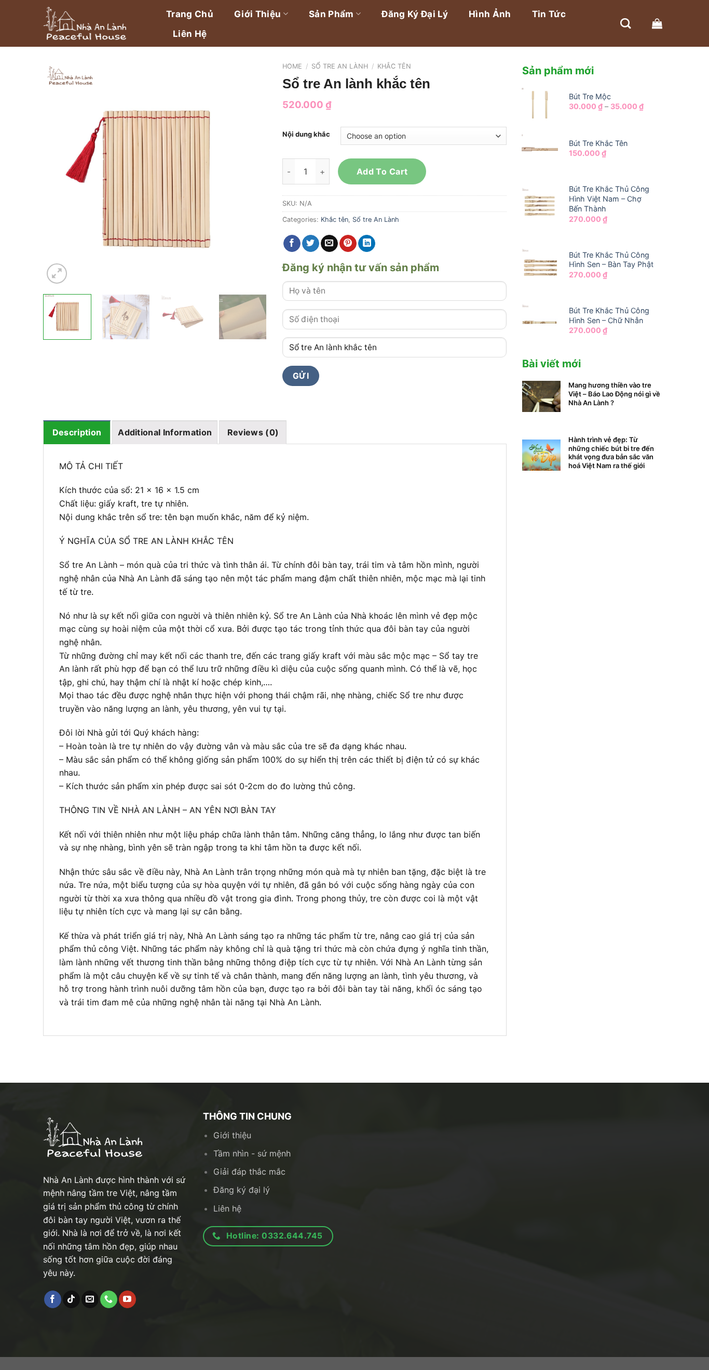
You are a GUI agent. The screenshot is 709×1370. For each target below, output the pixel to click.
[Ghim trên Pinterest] (348, 243)
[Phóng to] (57, 273)
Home (292, 66)
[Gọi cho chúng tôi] (108, 1299)
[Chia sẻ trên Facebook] (292, 243)
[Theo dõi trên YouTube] (127, 1299)
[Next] (249, 174)
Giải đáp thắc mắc (249, 1171)
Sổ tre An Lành (339, 66)
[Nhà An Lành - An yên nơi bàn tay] (95, 23)
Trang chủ (189, 14)
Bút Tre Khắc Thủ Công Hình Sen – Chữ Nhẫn (609, 315)
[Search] (625, 23)
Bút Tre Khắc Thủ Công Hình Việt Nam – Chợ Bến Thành (609, 198)
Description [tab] (77, 432)
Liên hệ (190, 34)
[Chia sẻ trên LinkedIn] (366, 243)
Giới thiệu (257, 14)
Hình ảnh (490, 14)
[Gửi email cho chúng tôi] (90, 1299)
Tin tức (549, 14)
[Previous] (60, 174)
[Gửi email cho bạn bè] (329, 243)
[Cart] (657, 23)
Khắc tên (394, 66)
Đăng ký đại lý (414, 14)
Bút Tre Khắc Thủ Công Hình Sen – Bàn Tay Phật (611, 259)
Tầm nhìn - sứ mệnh (252, 1153)
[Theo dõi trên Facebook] (52, 1299)
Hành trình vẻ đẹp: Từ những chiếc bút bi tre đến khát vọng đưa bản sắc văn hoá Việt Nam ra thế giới (611, 452)
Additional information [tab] (165, 432)
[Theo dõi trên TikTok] (71, 1299)
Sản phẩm (331, 14)
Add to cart (382, 171)
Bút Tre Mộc (590, 96)
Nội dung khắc (306, 134)
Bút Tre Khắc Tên (598, 143)
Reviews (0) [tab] (253, 432)
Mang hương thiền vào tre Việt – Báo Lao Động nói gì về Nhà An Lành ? (614, 394)
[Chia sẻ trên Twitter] (310, 243)
